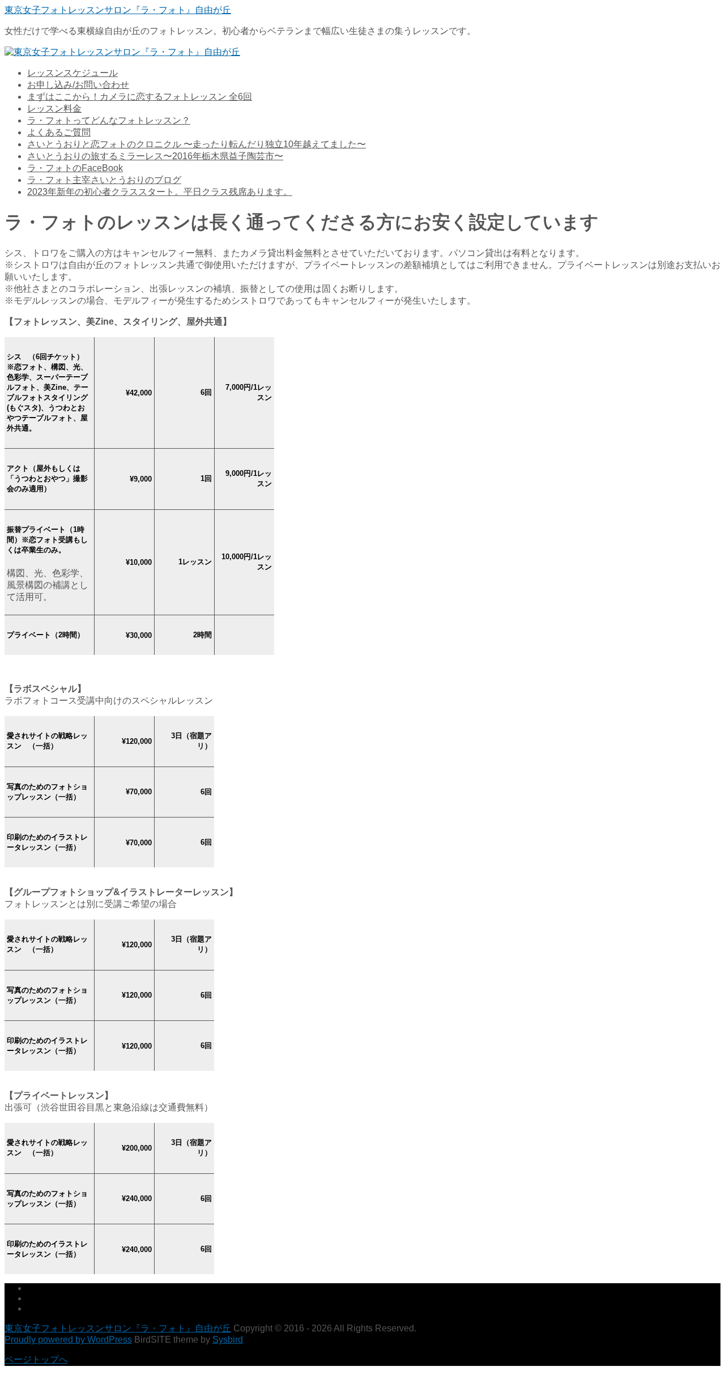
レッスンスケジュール (72, 73)
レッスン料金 (54, 108)
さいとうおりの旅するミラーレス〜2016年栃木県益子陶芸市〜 (155, 156)
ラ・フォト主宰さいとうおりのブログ (104, 180)
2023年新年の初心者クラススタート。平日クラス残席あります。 (159, 192)
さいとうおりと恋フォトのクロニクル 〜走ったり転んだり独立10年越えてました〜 (196, 144)
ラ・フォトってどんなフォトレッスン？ (108, 120)
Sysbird (227, 1339)
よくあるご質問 (59, 132)
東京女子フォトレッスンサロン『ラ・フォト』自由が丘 (118, 10)
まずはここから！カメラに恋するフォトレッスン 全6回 (139, 96)
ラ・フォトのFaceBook (75, 168)
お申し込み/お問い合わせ (78, 85)
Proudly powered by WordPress (68, 1339)
